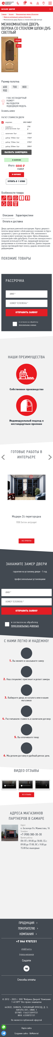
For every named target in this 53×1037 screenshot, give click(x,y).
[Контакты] (17, 3)
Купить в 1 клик (16, 181)
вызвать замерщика (16, 152)
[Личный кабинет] (37, 3)
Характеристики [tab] (24, 215)
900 (5, 90)
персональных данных (27, 325)
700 (15, 87)
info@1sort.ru (26, 949)
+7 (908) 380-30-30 (31, 834)
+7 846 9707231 (26, 941)
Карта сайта (27, 1028)
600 (5, 87)
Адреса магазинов (26, 955)
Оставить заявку (8, 111)
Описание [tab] (8, 215)
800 (24, 87)
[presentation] (3, 457)
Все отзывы (26, 795)
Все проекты (26, 541)
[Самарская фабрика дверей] (8, 3)
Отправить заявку (26, 312)
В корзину (16, 174)
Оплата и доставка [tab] (13, 221)
